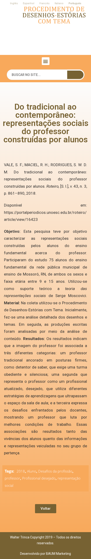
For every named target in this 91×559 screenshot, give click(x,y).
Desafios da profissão (55, 471)
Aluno (31, 471)
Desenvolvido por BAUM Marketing (45, 553)
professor (12, 478)
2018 (21, 471)
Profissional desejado (39, 478)
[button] (45, 61)
